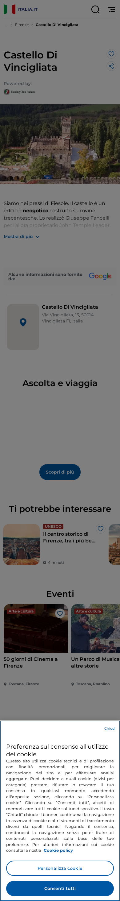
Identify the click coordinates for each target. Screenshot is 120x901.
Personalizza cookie (60, 868)
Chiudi (109, 728)
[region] (60, 810)
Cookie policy (58, 850)
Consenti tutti (60, 888)
